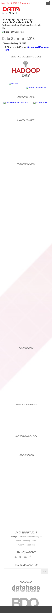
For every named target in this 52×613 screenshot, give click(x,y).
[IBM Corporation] (26, 140)
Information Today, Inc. (33, 537)
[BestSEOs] (15, 462)
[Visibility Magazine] (36, 512)
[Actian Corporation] (26, 173)
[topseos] (15, 512)
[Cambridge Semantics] (26, 202)
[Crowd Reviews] (36, 475)
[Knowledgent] (26, 276)
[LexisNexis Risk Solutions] (26, 379)
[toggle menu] (48, 3)
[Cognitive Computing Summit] (36, 87)
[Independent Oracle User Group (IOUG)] (26, 424)
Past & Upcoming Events (26, 541)
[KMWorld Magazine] (36, 500)
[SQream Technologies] (26, 320)
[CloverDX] (26, 217)
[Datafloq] (36, 487)
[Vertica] (26, 335)
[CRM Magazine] (15, 475)
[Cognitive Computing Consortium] (26, 411)
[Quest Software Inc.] (26, 305)
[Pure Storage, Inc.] (26, 392)
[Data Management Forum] (15, 500)
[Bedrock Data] (26, 128)
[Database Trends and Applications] (15, 102)
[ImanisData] (26, 261)
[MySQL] (26, 152)
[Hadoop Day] (26, 76)
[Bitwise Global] (26, 355)
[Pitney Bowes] (26, 291)
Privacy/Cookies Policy (26, 545)
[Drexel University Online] (26, 367)
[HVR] (26, 246)
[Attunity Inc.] (26, 187)
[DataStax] (26, 232)
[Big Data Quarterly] (40, 102)
